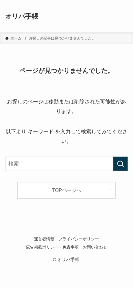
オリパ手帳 (21, 16)
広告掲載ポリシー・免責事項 (52, 247)
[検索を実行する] (120, 164)
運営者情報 (44, 239)
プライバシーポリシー (78, 239)
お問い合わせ (95, 247)
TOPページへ (66, 190)
